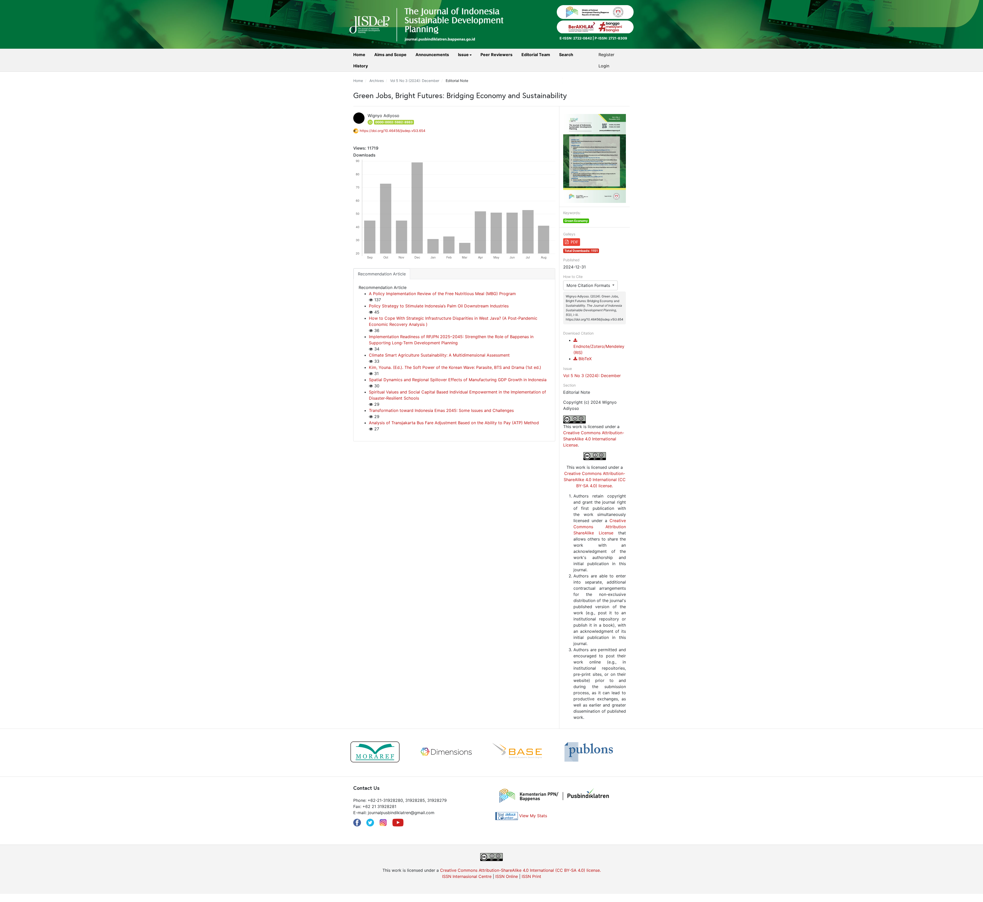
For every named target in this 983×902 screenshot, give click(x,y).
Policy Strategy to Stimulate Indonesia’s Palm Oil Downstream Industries (439, 305)
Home (359, 54)
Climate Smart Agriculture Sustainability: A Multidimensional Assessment (439, 355)
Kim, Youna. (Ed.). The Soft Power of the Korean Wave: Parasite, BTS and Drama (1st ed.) (455, 367)
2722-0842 (582, 38)
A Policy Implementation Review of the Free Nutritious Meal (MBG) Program (442, 293)
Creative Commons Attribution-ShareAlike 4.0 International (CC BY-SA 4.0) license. (595, 479)
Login (604, 65)
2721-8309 (617, 38)
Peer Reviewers (496, 54)
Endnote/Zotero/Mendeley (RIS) (598, 349)
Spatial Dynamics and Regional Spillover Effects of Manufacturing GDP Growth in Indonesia (458, 379)
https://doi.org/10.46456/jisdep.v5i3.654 (392, 131)
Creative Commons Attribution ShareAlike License (599, 526)
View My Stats (533, 815)
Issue (464, 54)
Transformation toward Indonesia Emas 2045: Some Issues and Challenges (441, 410)
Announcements (432, 54)
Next (637, 752)
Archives (376, 80)
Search (566, 54)
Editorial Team (535, 54)
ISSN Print (531, 876)
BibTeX (584, 358)
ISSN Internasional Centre (467, 876)
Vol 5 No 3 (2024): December (414, 80)
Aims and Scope (390, 54)
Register (606, 54)
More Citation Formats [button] (589, 285)
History (360, 65)
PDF (574, 242)
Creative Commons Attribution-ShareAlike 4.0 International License (593, 439)
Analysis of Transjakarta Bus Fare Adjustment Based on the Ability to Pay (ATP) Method (454, 422)
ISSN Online (506, 876)
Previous (345, 752)
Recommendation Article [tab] (382, 273)
